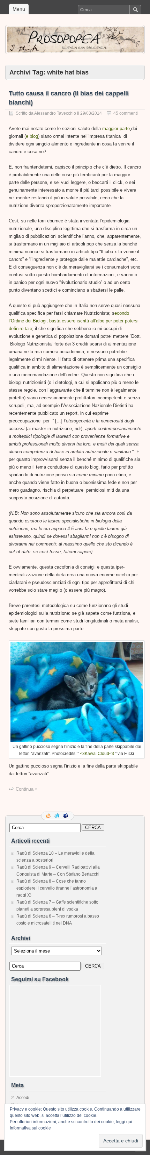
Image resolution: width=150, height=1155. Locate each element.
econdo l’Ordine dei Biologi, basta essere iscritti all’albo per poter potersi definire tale (73, 321)
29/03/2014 (91, 113)
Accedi (22, 1097)
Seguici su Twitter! (57, 815)
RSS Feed (48, 815)
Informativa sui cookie (30, 1128)
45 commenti (125, 113)
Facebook (66, 815)
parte (125, 128)
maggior (110, 128)
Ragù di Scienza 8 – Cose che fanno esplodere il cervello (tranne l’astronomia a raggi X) (56, 888)
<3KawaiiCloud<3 (97, 753)
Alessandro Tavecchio (55, 113)
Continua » (26, 789)
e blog (32, 136)
